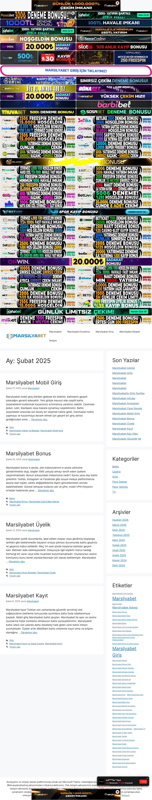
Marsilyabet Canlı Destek (127, 408)
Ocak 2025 (118, 550)
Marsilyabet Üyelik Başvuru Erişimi (125, 748)
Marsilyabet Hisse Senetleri (22, 572)
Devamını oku (39, 419)
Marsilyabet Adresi (123, 368)
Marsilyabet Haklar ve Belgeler (24, 430)
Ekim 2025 (118, 530)
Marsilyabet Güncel (119, 661)
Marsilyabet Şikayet (129, 331)
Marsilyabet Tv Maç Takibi (122, 733)
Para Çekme (119, 481)
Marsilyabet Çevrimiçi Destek (123, 740)
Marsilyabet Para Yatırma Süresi (124, 714)
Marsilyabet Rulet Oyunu (121, 721)
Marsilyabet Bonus (28, 453)
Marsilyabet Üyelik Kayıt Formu (124, 752)
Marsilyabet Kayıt (27, 595)
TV (114, 491)
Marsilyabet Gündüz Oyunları (123, 672)
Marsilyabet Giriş (105, 331)
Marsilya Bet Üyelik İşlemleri (123, 755)
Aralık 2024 (119, 555)
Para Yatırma (120, 486)
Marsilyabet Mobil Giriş (34, 382)
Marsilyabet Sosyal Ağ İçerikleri (124, 725)
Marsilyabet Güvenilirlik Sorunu (124, 676)
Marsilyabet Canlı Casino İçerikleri (125, 627)
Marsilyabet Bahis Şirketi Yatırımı (124, 620)
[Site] (38, 120)
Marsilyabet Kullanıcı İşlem (122, 698)
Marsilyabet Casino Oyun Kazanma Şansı (127, 635)
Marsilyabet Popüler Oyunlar (123, 717)
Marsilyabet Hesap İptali (121, 687)
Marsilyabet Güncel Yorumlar (123, 668)
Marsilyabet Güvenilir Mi (126, 438)
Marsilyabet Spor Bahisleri (122, 729)
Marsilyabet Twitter (119, 736)
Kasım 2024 (119, 560)
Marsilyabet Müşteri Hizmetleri (124, 706)
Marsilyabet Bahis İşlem (121, 616)
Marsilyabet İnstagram (125, 403)
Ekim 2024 (118, 565)
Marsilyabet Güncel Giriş (121, 664)
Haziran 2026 (120, 519)
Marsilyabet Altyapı (123, 398)
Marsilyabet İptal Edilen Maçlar (44, 501)
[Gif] (76, 162)
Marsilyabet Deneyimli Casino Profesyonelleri (123, 639)
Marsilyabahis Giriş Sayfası (128, 393)
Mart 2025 (118, 540)
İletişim (53, 340)
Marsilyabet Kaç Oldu (125, 433)
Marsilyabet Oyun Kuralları (122, 710)
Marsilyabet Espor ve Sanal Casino (26, 643)
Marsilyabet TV (139, 729)
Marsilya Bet (117, 604)
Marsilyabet (55, 331)
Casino (116, 471)
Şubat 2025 (119, 545)
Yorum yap (14, 434)
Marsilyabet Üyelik (28, 524)
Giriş (11, 427)
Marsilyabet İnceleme (78, 331)
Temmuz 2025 (120, 535)
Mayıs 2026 (119, 524)
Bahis (12, 498)
